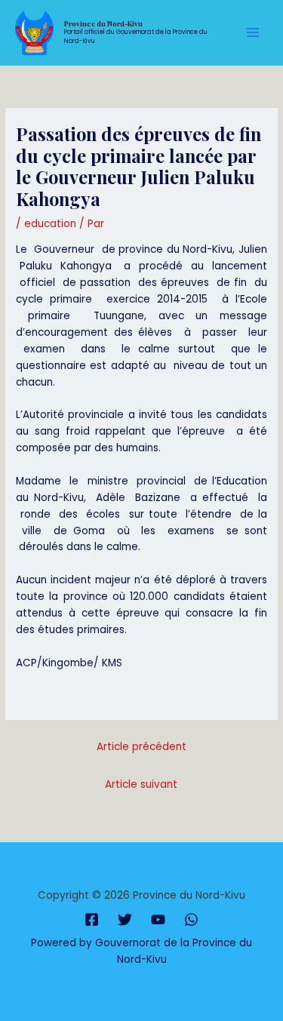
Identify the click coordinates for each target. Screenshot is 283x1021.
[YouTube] (158, 919)
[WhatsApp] (191, 919)
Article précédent (141, 747)
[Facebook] (92, 919)
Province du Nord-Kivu (103, 23)
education (50, 224)
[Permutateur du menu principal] (253, 32)
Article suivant (141, 784)
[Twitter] (125, 919)
